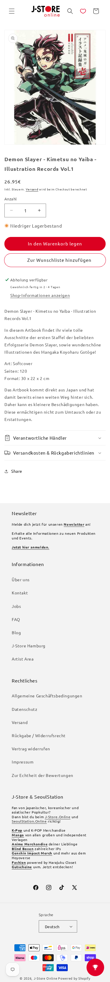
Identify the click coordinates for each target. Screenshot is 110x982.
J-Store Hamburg (28, 645)
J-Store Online (45, 978)
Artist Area (23, 658)
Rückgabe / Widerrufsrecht (39, 735)
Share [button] (16, 471)
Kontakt (20, 592)
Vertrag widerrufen (31, 748)
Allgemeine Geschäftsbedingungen (47, 695)
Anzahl (10, 198)
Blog (16, 632)
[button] (11, 11)
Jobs (16, 606)
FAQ (16, 619)
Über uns (21, 579)
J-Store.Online (57, 816)
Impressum (22, 761)
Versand (32, 189)
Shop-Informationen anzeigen (40, 295)
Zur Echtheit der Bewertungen (42, 775)
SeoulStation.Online (29, 821)
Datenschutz (25, 709)
